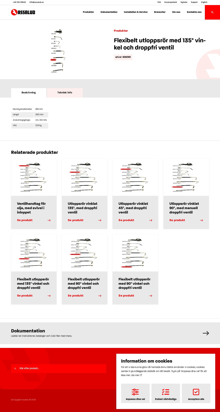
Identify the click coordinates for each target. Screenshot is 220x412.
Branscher (160, 12)
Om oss (176, 12)
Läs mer (135, 375)
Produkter (88, 12)
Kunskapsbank (170, 2)
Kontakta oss (194, 12)
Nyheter (184, 2)
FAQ (159, 2)
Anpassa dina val (135, 399)
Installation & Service (136, 12)
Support (194, 2)
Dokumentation (109, 12)
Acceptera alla (196, 399)
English (204, 2)
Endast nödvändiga (165, 399)
